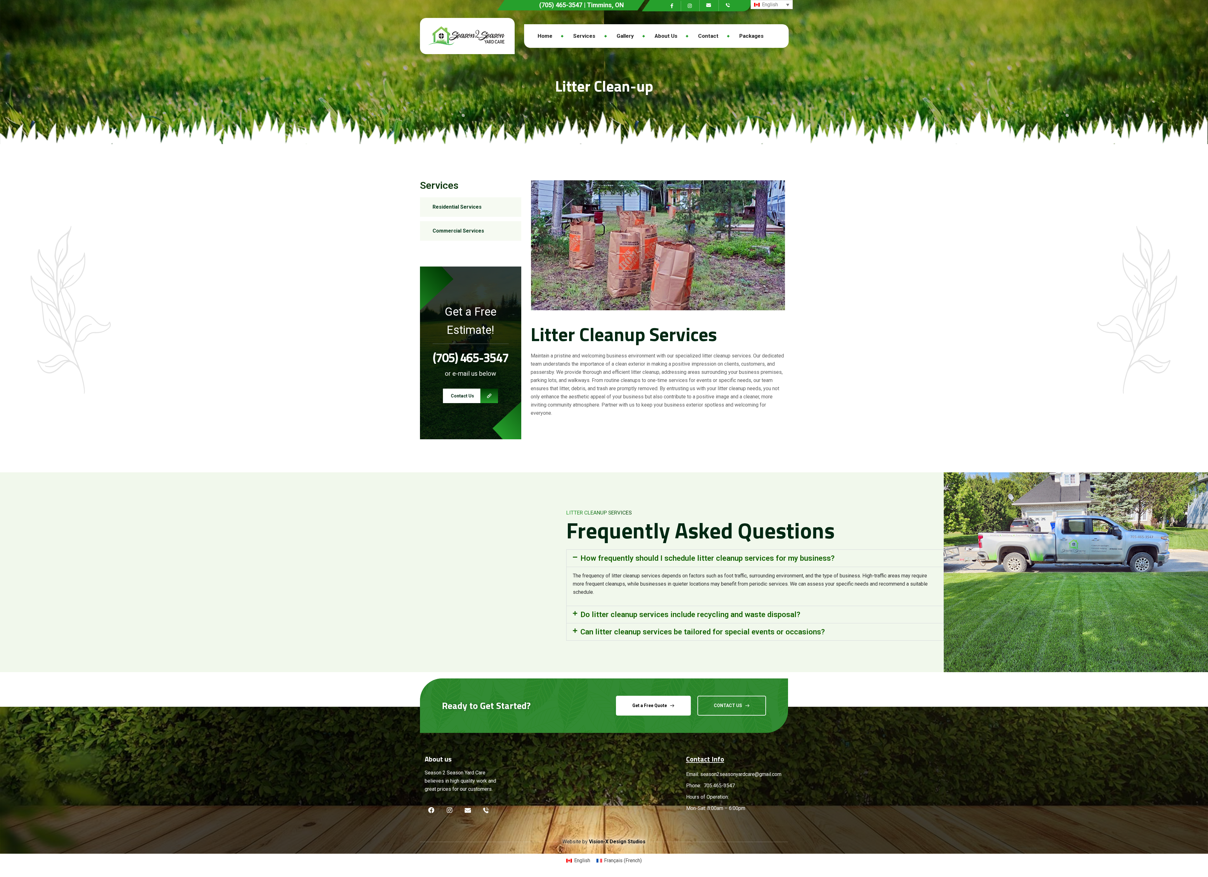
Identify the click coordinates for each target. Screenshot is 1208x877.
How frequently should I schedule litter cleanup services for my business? (707, 558)
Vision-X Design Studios (617, 842)
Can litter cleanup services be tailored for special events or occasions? (702, 631)
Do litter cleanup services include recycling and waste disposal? (690, 614)
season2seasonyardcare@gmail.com (740, 774)
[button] (755, 558)
